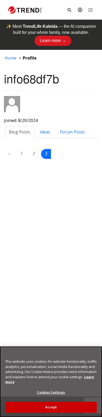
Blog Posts (19, 132)
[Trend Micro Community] (25, 10)
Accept (51, 407)
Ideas (45, 132)
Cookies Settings (51, 392)
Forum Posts (72, 132)
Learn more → (53, 40)
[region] (51, 381)
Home (10, 58)
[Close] (95, 354)
